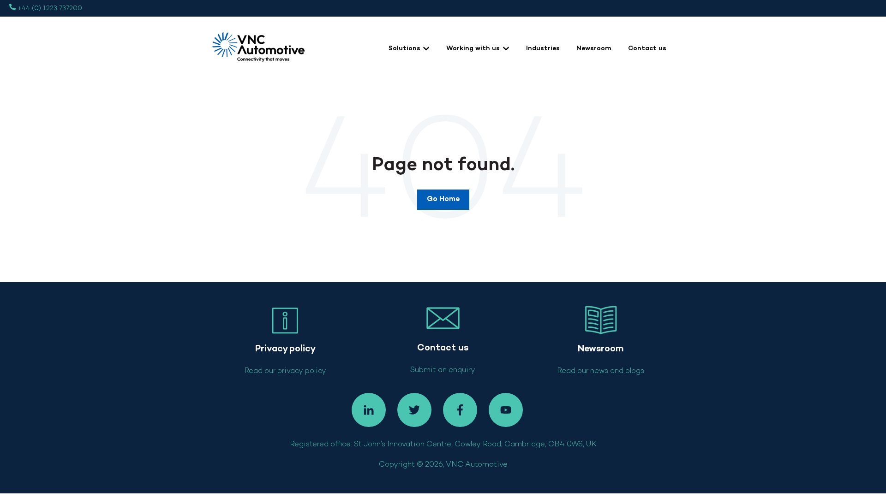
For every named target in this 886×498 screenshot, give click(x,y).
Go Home (443, 199)
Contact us (647, 48)
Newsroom (593, 48)
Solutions (404, 48)
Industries (543, 48)
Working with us (473, 48)
